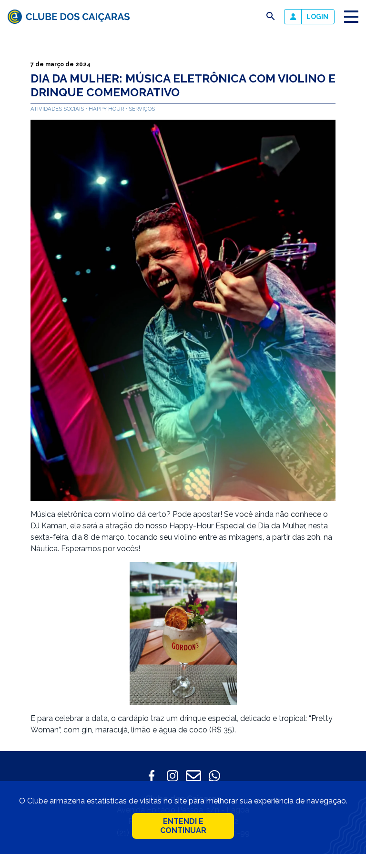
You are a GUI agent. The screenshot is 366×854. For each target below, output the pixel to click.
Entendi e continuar (183, 826)
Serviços (142, 108)
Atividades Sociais (57, 108)
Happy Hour (107, 108)
